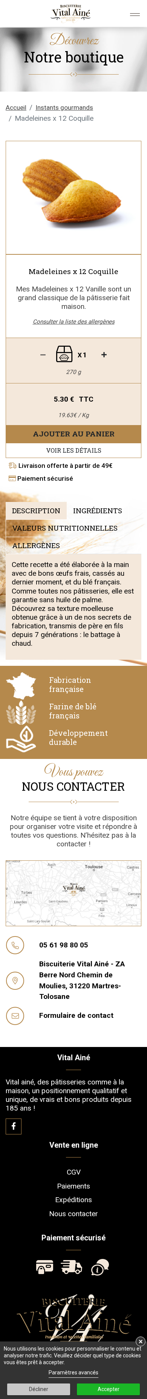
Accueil (16, 107)
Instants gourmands (64, 107)
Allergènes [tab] (36, 545)
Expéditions (73, 1199)
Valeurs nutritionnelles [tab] (65, 528)
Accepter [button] (108, 1389)
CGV (74, 1171)
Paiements (73, 1185)
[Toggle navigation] (135, 14)
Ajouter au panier (74, 433)
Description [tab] (36, 510)
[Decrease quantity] (104, 355)
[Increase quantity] (43, 355)
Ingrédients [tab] (97, 510)
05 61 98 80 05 (63, 945)
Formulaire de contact (76, 1015)
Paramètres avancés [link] (73, 1372)
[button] (16, 197)
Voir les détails (73, 450)
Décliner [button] (38, 1389)
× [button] (141, 1341)
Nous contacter (73, 1213)
